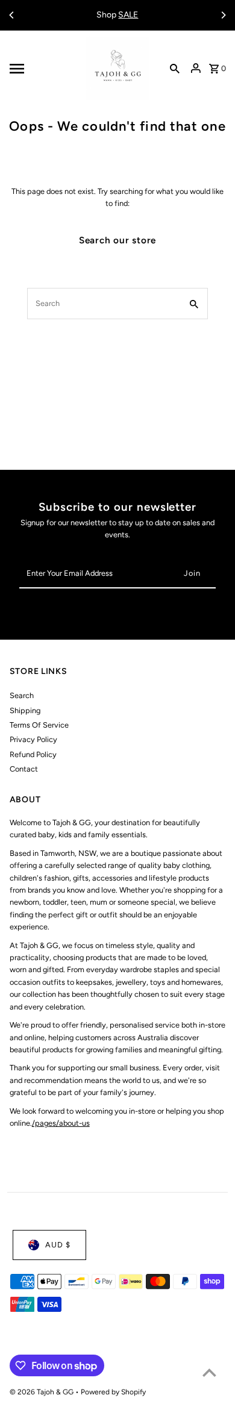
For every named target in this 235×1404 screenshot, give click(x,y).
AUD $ (57, 1244)
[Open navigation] (44, 69)
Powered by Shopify (113, 1392)
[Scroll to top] (209, 1372)
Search (22, 695)
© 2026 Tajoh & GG (42, 1392)
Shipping (25, 710)
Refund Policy (33, 754)
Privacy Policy (33, 739)
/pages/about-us (61, 1123)
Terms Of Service (39, 724)
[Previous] (12, 15)
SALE (128, 15)
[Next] (223, 15)
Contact (24, 768)
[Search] (175, 69)
